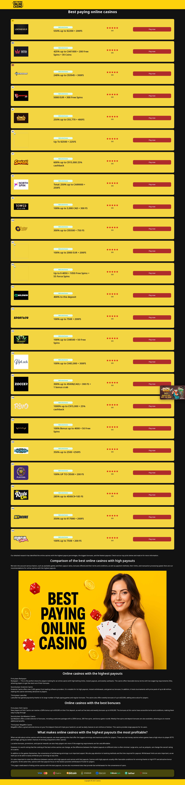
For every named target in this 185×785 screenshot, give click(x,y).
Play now (152, 29)
